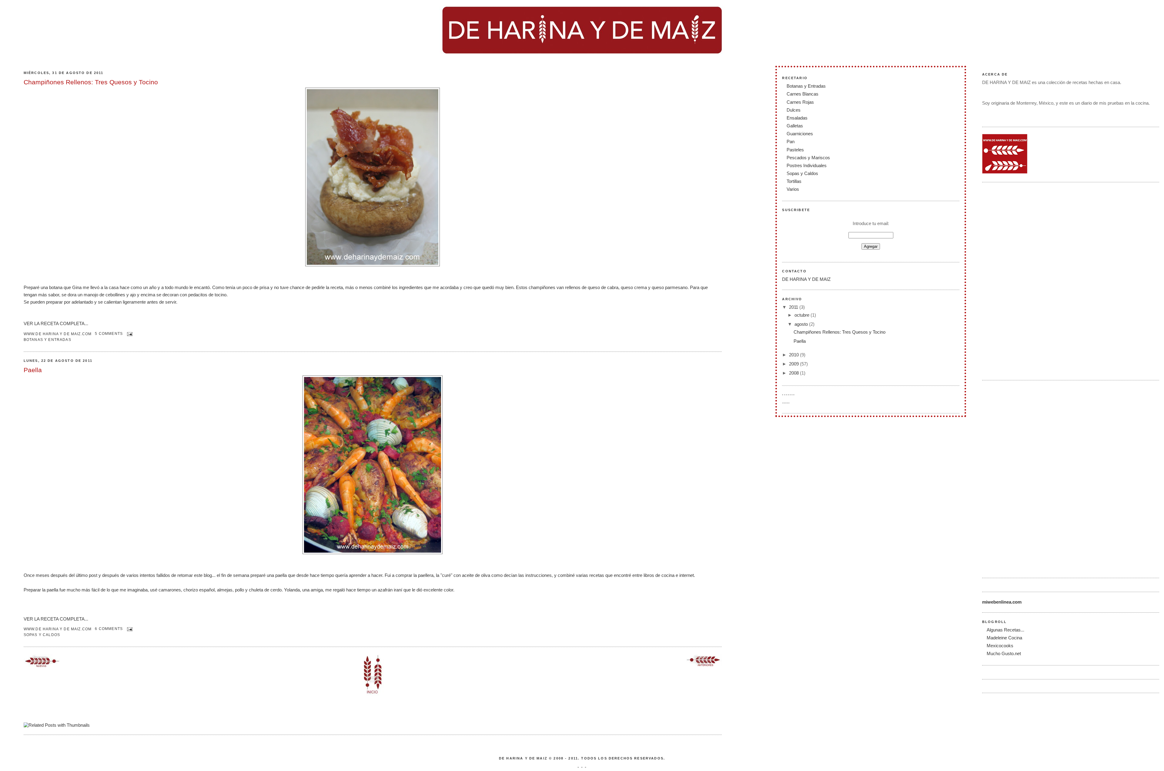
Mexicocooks (1000, 645)
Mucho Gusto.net (1004, 653)
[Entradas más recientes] (42, 665)
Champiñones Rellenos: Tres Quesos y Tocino (91, 82)
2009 (794, 363)
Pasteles (795, 149)
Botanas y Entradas (47, 340)
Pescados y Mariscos (808, 157)
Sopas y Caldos (42, 635)
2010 (794, 354)
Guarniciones (800, 133)
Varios (793, 189)
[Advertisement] (1006, 280)
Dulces (794, 110)
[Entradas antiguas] (704, 664)
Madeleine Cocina (1004, 637)
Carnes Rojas (800, 102)
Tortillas (794, 181)
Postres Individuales (807, 165)
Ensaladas (797, 117)
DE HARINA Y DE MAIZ (806, 279)
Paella (33, 369)
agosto (801, 324)
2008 (794, 372)
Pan (790, 141)
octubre (802, 315)
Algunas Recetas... (1005, 629)
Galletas (795, 125)
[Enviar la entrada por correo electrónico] (129, 333)
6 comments (109, 629)
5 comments (109, 333)
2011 (794, 307)
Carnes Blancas (802, 93)
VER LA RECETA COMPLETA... (56, 323)
